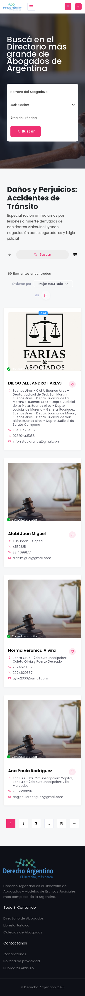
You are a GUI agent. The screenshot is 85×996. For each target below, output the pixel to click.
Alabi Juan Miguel (27, 533)
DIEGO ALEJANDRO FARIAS (35, 383)
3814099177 (22, 552)
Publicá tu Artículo (18, 968)
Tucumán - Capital (28, 541)
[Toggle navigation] (31, 7)
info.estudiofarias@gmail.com (36, 441)
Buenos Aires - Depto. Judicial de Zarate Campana (43, 422)
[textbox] (19, 104)
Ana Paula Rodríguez (30, 770)
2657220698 (22, 791)
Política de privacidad (21, 961)
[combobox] (40, 104)
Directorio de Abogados (23, 918)
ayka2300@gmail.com (30, 678)
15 (61, 823)
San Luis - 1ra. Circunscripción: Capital (42, 778)
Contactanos (14, 954)
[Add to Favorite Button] (72, 384)
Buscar (28, 131)
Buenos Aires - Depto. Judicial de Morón (44, 413)
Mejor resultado (51, 283)
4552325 (19, 547)
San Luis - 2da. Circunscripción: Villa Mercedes (41, 784)
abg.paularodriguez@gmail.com (38, 797)
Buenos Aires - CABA (29, 390)
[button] (13, 341)
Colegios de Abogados (22, 932)
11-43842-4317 (24, 430)
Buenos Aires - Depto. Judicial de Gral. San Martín (41, 392)
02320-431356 (24, 436)
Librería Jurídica (16, 925)
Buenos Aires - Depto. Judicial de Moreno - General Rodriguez (44, 407)
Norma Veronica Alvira (32, 650)
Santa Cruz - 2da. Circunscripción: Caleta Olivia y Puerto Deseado (40, 660)
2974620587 (23, 667)
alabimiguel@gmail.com (32, 558)
